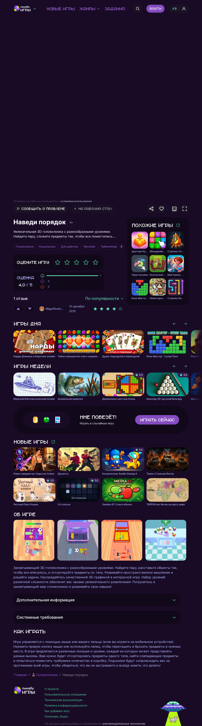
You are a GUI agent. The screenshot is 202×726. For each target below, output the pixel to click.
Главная (20, 675)
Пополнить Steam (56, 716)
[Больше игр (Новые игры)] (53, 442)
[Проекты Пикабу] (34, 8)
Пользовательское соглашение (65, 694)
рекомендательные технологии (124, 723)
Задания (114, 8)
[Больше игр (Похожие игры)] (178, 225)
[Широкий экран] (174, 209)
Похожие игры (152, 225)
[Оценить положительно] (18, 309)
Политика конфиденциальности (66, 705)
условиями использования (76, 201)
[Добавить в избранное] (162, 209)
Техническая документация (63, 700)
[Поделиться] (151, 209)
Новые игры (60, 8)
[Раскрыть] (174, 600)
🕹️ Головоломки (45, 675)
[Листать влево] (174, 324)
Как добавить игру (57, 711)
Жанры (87, 8)
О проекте (52, 689)
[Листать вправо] (185, 324)
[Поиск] (138, 9)
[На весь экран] (185, 209)
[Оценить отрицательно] (30, 309)
